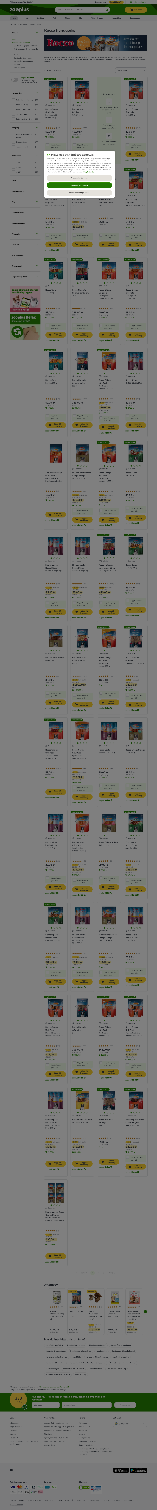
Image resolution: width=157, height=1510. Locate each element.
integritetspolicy (89, 172)
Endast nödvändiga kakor (79, 192)
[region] (79, 174)
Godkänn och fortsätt (79, 185)
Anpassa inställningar (79, 178)
